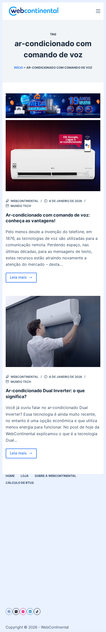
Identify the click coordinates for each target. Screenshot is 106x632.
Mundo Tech (21, 206)
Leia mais (23, 278)
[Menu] (98, 11)
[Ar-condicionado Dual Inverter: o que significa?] (53, 331)
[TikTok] (37, 611)
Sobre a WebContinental (55, 476)
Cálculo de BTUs (20, 483)
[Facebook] (9, 611)
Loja (25, 476)
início (18, 67)
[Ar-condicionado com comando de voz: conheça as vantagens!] (53, 155)
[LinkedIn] (30, 611)
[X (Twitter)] (16, 611)
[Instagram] (23, 611)
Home (10, 476)
